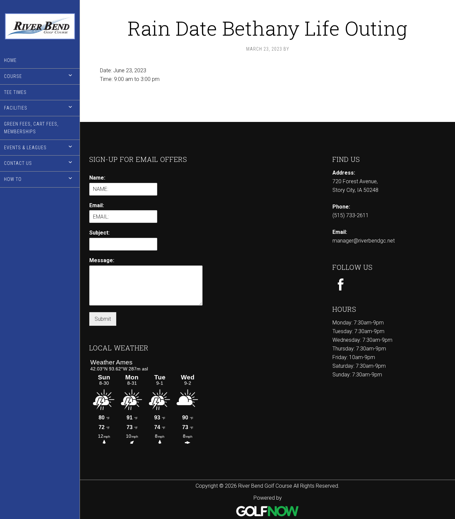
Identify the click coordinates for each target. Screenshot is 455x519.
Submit (103, 319)
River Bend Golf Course (40, 26)
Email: (96, 205)
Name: (97, 178)
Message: (101, 260)
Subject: (99, 233)
